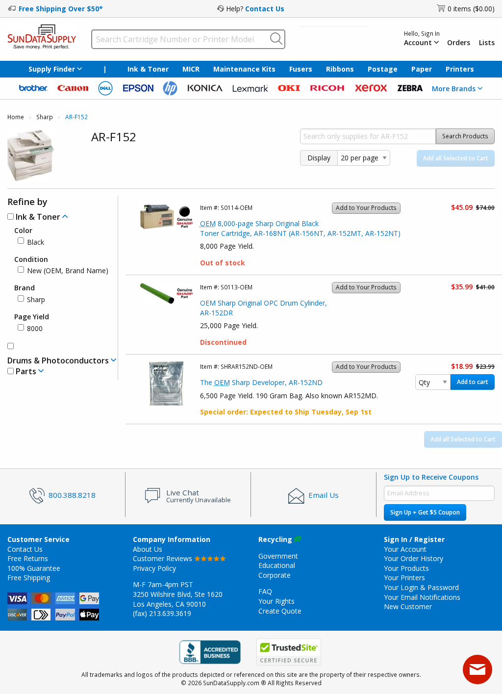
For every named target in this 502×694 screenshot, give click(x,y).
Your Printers (404, 577)
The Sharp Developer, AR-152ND (261, 382)
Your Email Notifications (422, 597)
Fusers (300, 69)
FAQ (265, 591)
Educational (276, 565)
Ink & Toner (148, 69)
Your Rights (276, 601)
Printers (460, 69)
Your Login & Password (421, 587)
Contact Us (264, 8)
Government (278, 556)
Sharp (44, 117)
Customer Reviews (163, 558)
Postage (383, 69)
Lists (487, 42)
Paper (421, 69)
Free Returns (27, 558)
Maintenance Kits (244, 69)
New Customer (408, 606)
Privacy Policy (154, 568)
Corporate (274, 575)
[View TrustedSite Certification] (289, 652)
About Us (147, 549)
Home (15, 117)
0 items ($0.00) (471, 8)
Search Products (465, 136)
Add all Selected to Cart (455, 158)
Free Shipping (28, 577)
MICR (191, 69)
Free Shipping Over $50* (61, 8)
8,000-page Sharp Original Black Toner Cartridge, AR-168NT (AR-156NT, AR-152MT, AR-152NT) (300, 228)
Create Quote (279, 611)
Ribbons (340, 69)
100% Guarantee (33, 568)
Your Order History (413, 558)
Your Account (405, 549)
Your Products (406, 568)
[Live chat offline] (477, 669)
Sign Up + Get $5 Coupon (425, 512)
